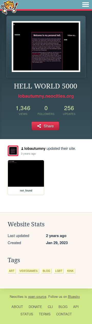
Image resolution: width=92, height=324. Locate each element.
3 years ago (28, 153)
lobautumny (34, 148)
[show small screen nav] (85, 4)
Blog (63, 306)
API (76, 306)
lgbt (58, 271)
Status (26, 314)
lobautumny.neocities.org (46, 96)
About (17, 306)
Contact (64, 314)
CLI (50, 306)
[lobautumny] (13, 150)
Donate (35, 306)
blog (46, 271)
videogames (28, 271)
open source (37, 296)
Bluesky (74, 296)
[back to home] (9, 7)
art (11, 271)
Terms (45, 314)
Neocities (17, 296)
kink (70, 271)
